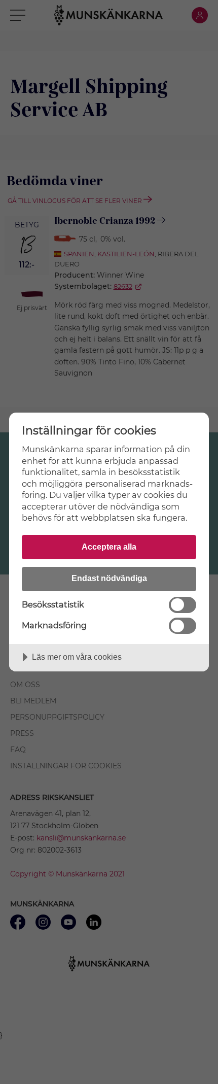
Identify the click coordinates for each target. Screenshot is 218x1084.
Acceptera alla (109, 546)
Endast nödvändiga (109, 578)
